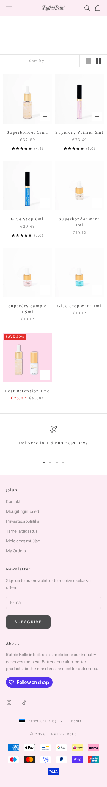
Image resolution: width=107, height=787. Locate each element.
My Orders (16, 550)
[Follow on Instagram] (9, 703)
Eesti (76, 721)
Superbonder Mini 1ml (79, 222)
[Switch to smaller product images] (98, 61)
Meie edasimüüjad (23, 541)
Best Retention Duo (27, 391)
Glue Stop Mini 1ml (79, 306)
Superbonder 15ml (27, 132)
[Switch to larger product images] (88, 61)
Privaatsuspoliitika (22, 521)
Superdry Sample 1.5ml (27, 309)
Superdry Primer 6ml (79, 132)
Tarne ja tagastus (21, 531)
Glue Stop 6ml (27, 219)
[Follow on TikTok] (24, 703)
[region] (53, 439)
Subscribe (28, 621)
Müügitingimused (22, 511)
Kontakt (13, 501)
